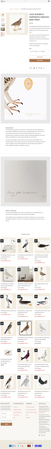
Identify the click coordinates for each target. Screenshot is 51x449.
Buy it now (39, 60)
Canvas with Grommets (31, 409)
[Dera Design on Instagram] (44, 435)
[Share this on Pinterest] (39, 68)
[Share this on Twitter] (34, 68)
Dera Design (23, 443)
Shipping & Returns (17, 409)
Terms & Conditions (17, 412)
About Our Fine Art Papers (31, 412)
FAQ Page (28, 417)
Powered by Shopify (29, 443)
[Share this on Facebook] (36, 68)
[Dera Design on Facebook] (39, 435)
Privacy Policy (16, 415)
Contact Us (15, 407)
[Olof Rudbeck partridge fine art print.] (17, 24)
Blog (27, 415)
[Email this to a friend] (43, 68)
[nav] (3, 1)
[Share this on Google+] (41, 68)
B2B (14, 417)
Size (30, 48)
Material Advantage (30, 407)
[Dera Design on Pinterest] (42, 435)
